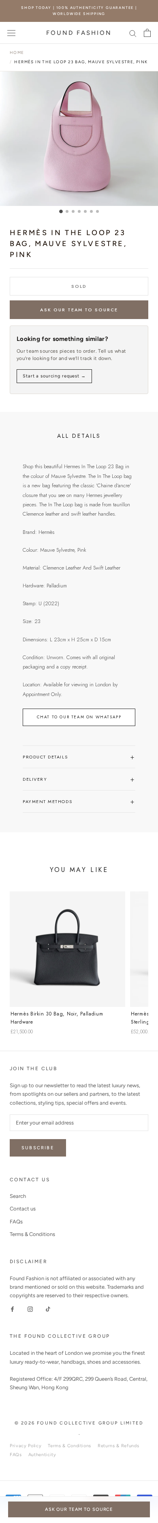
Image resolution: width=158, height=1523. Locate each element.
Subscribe (37, 1147)
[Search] (133, 33)
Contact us (23, 1209)
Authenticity (42, 1454)
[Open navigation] (11, 33)
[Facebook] (12, 1309)
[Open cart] (147, 33)
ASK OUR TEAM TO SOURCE (79, 309)
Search (18, 1196)
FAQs (16, 1222)
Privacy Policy (25, 1445)
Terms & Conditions (32, 1234)
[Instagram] (30, 1309)
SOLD (79, 286)
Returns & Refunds (118, 1445)
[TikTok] (48, 1309)
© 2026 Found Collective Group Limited (79, 1423)
